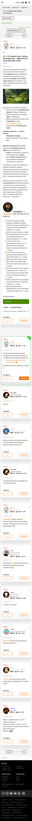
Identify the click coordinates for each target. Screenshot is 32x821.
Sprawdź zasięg (20, 768)
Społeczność (15, 7)
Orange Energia (21, 807)
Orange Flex (4, 799)
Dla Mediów (4, 780)
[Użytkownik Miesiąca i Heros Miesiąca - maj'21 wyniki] (20, 30)
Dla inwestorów (5, 778)
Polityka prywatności (16, 812)
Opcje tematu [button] (7, 18)
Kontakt (18, 778)
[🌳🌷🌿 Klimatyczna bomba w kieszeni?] (23, 30)
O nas (17, 776)
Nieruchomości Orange (22, 815)
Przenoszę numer (6, 766)
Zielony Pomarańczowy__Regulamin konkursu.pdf (17, 311)
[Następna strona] (24, 35)
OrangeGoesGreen (16, 307)
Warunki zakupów (6, 812)
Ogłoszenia (24, 7)
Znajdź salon (19, 766)
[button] (29, 43)
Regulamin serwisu (16, 810)
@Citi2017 (6, 679)
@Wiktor (5, 640)
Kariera (18, 780)
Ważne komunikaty (6, 810)
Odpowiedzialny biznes (20, 799)
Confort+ (3, 807)
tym (15, 230)
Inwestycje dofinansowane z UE (20, 817)
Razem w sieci (5, 802)
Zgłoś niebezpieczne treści (8, 804)
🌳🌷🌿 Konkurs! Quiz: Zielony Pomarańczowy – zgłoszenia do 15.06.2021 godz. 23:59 (15, 58)
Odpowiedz (24, 320)
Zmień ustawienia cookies (16, 802)
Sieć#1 (11, 799)
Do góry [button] (5, 757)
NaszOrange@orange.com (14, 123)
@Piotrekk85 (7, 519)
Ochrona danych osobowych (8, 815)
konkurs (6, 307)
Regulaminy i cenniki (6, 770)
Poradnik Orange (12, 807)
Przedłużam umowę (6, 768)
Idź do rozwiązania (25, 27)
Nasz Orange (6, 7)
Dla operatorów (5, 776)
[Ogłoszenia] (13, 30)
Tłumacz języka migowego (22, 804)
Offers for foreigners (6, 817)
